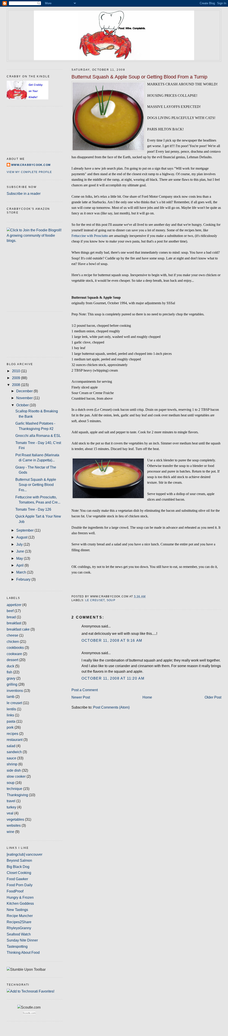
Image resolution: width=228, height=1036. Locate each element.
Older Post (213, 697)
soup (111, 600)
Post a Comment (84, 690)
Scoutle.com (29, 1013)
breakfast (14, 623)
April (20, 565)
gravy (11, 678)
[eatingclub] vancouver (24, 854)
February (23, 579)
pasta (11, 721)
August (22, 537)
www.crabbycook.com (31, 164)
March (21, 572)
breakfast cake (18, 629)
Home (147, 697)
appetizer (14, 605)
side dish (14, 770)
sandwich (14, 752)
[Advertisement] (27, 333)
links (10, 715)
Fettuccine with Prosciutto (89, 236)
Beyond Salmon (19, 860)
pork (10, 727)
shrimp (12, 764)
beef (10, 611)
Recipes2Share (19, 922)
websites (14, 825)
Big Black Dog (18, 867)
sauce (11, 758)
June (20, 551)
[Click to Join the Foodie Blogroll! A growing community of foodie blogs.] (35, 241)
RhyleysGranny (19, 928)
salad (11, 746)
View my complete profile (29, 172)
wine (10, 832)
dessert (12, 660)
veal (10, 813)
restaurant (14, 740)
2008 (16, 385)
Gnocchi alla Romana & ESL (38, 436)
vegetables (15, 819)
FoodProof (15, 891)
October (23, 405)
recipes (12, 734)
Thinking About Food (23, 952)
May (20, 558)
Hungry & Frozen (20, 897)
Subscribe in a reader (24, 193)
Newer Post (80, 697)
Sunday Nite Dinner (22, 940)
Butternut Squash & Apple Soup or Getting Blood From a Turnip (139, 77)
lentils (11, 709)
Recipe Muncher (20, 916)
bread (11, 617)
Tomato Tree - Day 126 (33, 509)
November (25, 398)
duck (10, 666)
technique (14, 789)
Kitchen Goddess (20, 903)
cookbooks (15, 648)
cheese (12, 635)
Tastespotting (17, 946)
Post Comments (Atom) (111, 707)
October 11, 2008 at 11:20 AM (112, 678)
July (20, 544)
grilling (12, 684)
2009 (16, 378)
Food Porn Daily (20, 885)
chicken (13, 641)
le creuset (95, 600)
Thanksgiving (17, 795)
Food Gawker (17, 879)
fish (9, 672)
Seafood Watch (19, 934)
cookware (14, 654)
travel (11, 801)
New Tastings (17, 910)
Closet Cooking (19, 873)
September (25, 530)
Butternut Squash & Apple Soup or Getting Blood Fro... (35, 485)
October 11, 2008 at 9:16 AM (111, 640)
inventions (15, 691)
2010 (16, 371)
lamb (10, 697)
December (25, 391)
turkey (11, 807)
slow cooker (16, 776)
